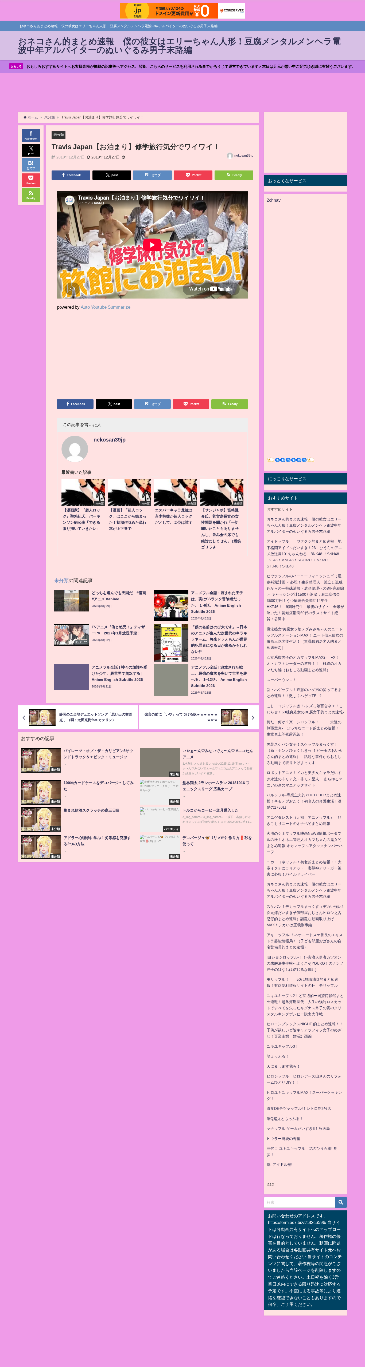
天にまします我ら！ (283, 1066)
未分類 (58, 134)
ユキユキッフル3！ (283, 1046)
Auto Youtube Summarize (105, 307)
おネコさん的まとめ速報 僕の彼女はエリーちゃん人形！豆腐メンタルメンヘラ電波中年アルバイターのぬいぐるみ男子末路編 (304, 525)
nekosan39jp (243, 155)
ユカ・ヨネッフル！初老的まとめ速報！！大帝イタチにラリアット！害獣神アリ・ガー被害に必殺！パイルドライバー (304, 868)
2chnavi (274, 200)
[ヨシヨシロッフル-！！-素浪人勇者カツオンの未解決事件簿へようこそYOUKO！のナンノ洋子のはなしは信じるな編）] (305, 963)
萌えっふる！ (278, 1056)
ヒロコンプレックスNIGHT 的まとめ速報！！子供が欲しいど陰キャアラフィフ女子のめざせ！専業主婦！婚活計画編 (305, 1030)
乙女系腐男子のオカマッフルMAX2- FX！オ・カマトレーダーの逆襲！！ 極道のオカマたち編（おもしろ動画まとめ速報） (304, 663)
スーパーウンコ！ (282, 680)
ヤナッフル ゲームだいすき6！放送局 (298, 1128)
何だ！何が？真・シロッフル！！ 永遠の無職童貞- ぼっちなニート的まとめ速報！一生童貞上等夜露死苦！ (305, 728)
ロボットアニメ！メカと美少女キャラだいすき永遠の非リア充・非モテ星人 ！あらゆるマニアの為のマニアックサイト (305, 779)
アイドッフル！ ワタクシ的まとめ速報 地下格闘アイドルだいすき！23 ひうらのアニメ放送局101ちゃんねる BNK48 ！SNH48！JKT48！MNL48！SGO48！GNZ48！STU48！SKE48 (305, 553)
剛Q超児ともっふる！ (285, 1118)
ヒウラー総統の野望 (283, 1139)
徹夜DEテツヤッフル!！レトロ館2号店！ (301, 1108)
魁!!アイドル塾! (279, 1164)
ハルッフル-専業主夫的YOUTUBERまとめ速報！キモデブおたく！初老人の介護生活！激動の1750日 (304, 801)
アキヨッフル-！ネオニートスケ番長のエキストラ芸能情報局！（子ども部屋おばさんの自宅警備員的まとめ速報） (305, 941)
